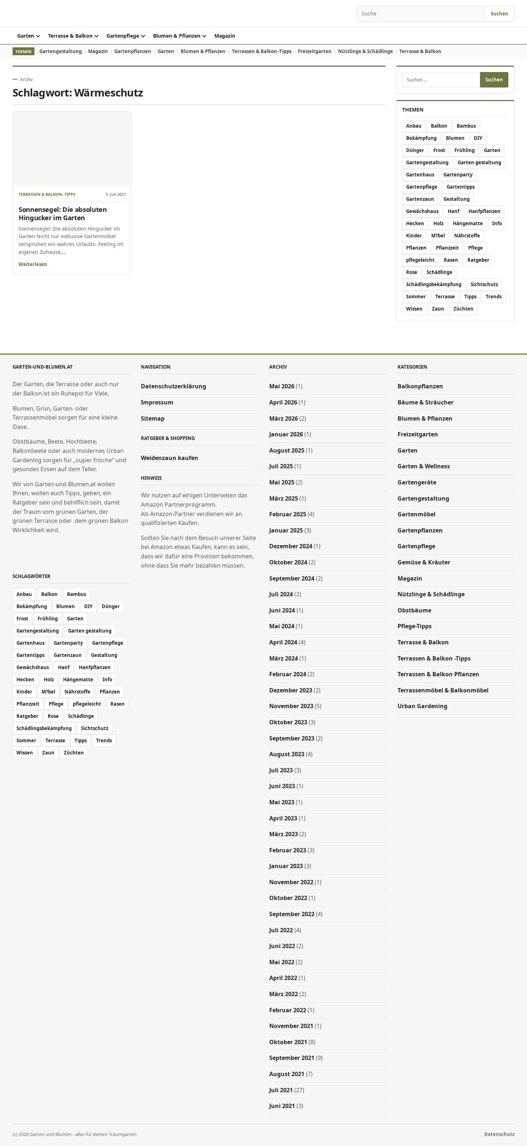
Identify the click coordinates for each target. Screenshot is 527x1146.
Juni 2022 (282, 946)
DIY (478, 138)
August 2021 (286, 1074)
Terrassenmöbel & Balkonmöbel (443, 690)
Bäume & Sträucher (426, 402)
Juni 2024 (282, 610)
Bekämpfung (421, 138)
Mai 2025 (281, 482)
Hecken (415, 223)
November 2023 (291, 706)
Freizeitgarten (315, 51)
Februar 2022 (287, 1010)
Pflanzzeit (447, 248)
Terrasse (445, 296)
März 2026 (283, 418)
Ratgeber (478, 260)
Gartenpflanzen (132, 51)
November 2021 (291, 1026)
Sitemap (153, 418)
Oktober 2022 (288, 898)
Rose (411, 272)
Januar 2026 (286, 434)
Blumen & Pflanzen (176, 35)
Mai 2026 (281, 386)
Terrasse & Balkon (70, 35)
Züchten (464, 309)
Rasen (451, 260)
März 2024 (283, 658)
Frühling (465, 150)
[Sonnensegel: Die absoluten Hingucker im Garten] (72, 149)
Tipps (470, 296)
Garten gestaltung (479, 162)
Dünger (415, 150)
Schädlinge (439, 272)
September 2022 (291, 914)
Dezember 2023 (290, 690)
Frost (439, 150)
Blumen (455, 138)
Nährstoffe (467, 235)
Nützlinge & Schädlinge (365, 51)
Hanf (453, 211)
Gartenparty (458, 174)
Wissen (414, 309)
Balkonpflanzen (420, 386)
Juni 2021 (282, 1106)
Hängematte (468, 223)
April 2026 (283, 402)
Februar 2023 (287, 850)
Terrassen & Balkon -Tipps (261, 51)
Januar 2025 (286, 530)
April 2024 (283, 642)
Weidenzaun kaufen (169, 458)
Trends (494, 296)
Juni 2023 (282, 786)
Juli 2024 (281, 594)
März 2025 (283, 498)
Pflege (475, 248)
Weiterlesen (33, 264)
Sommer (416, 296)
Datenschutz (499, 1134)
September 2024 (291, 578)
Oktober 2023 (288, 722)
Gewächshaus (422, 211)
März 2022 (283, 994)
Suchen (499, 13)
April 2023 (283, 818)
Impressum (157, 402)
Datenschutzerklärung (173, 386)
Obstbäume (414, 610)
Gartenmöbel (417, 514)
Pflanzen (416, 248)
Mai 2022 (281, 962)
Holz (438, 223)
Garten (25, 35)
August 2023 (286, 754)
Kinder (414, 235)
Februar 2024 (287, 674)
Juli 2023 (281, 770)
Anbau (414, 126)
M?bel (438, 235)
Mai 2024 (281, 626)
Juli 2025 (281, 466)
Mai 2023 (281, 802)
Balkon (439, 126)
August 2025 (286, 450)
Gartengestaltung (60, 51)
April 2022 (283, 978)
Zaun (438, 309)
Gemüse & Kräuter (424, 562)
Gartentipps (461, 187)
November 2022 (291, 882)
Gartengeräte (417, 482)
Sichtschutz (484, 284)
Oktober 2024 (288, 562)
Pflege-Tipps (415, 626)
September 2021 (291, 1058)
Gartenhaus (420, 174)
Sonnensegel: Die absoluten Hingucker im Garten (62, 213)
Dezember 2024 (290, 546)
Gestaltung (456, 199)
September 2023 (291, 738)
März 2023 (283, 834)
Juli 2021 (281, 1090)
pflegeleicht (420, 260)
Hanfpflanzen (484, 211)
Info (497, 223)
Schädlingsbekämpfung (433, 284)
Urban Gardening (422, 706)
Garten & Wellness (424, 466)
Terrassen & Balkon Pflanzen (438, 674)
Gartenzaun (420, 199)
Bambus (466, 126)
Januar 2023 (286, 866)
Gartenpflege (122, 35)
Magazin (224, 35)
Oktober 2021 (288, 1042)
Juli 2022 (281, 930)
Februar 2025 (287, 514)
